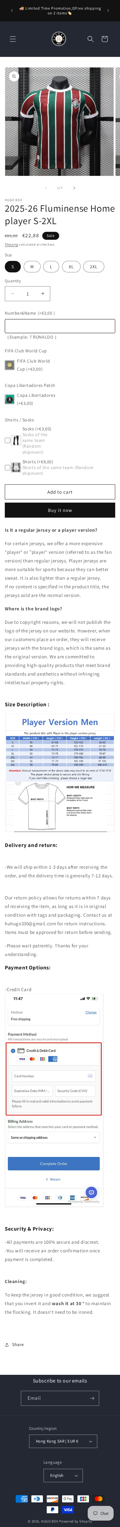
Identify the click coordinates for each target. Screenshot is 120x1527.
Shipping (11, 244)
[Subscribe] (92, 1398)
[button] (13, 39)
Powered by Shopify (75, 1521)
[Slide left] (46, 188)
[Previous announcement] (12, 11)
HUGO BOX (50, 1521)
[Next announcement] (108, 11)
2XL (94, 267)
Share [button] (18, 1344)
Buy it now (60, 510)
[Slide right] (74, 188)
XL (71, 267)
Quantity (13, 281)
